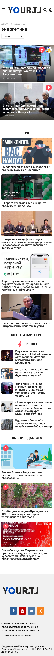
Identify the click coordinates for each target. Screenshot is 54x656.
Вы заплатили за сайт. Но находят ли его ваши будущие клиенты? (26, 168)
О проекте (7, 623)
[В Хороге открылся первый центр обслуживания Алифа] (27, 187)
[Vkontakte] (31, 611)
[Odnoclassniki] (40, 611)
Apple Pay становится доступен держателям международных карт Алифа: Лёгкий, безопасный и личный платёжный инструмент (27, 285)
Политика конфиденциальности (20, 630)
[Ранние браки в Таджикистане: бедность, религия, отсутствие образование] (27, 456)
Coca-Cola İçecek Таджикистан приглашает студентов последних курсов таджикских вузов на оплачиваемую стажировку (24, 555)
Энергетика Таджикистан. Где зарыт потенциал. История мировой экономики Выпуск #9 (27, 109)
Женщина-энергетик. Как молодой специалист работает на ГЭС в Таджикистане (26, 71)
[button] (3, 10)
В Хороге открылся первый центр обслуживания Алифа (24, 204)
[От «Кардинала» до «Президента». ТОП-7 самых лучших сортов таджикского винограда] (27, 495)
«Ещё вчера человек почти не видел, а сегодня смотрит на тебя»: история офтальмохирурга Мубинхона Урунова (33, 408)
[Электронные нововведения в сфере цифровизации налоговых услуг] (27, 307)
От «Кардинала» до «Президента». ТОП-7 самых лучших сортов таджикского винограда (25, 514)
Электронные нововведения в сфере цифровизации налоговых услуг (26, 324)
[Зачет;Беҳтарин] (49, 50)
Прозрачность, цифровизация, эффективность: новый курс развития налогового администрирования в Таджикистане (27, 244)
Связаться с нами (25, 623)
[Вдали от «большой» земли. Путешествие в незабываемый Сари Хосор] (7, 424)
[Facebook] (13, 611)
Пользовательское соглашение (20, 627)
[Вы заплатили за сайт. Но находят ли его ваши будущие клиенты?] (27, 151)
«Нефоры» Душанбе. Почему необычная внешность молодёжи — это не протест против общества (32, 389)
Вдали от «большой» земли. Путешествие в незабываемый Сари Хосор (33, 423)
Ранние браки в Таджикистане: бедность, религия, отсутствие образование (22, 475)
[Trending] (42, 50)
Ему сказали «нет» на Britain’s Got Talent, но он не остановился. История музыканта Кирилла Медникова (33, 357)
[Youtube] (22, 611)
